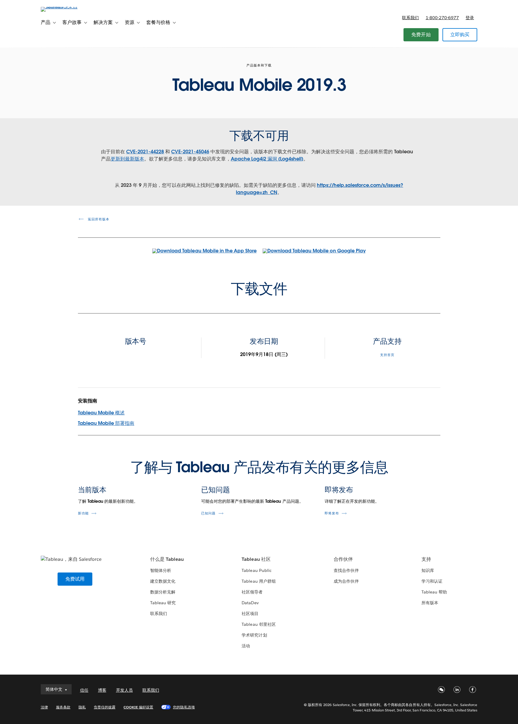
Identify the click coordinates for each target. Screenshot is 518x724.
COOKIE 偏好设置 (138, 707)
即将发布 (339, 489)
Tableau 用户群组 (258, 581)
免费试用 (75, 579)
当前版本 (92, 489)
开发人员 (124, 690)
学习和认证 (431, 581)
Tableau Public (256, 570)
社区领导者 (252, 592)
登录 (470, 17)
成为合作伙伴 (346, 581)
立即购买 (460, 34)
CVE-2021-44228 (145, 152)
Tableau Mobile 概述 (101, 413)
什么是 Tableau (167, 559)
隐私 (82, 707)
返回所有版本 (98, 219)
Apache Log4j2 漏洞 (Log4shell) (267, 159)
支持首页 (387, 355)
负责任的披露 (104, 707)
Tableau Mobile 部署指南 (106, 423)
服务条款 (63, 707)
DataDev (250, 602)
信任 (84, 690)
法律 (44, 707)
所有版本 (429, 602)
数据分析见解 (162, 592)
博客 (102, 690)
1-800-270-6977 (442, 17)
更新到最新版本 (127, 159)
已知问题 (215, 489)
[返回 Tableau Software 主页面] (66, 7)
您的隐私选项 (184, 707)
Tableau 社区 (256, 559)
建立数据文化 (162, 581)
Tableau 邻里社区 (258, 624)
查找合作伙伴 (346, 570)
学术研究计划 (254, 635)
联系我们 (410, 17)
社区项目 (250, 613)
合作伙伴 (343, 559)
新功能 (83, 513)
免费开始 (421, 34)
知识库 (427, 570)
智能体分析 (160, 570)
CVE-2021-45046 (190, 152)
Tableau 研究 (163, 602)
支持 (426, 559)
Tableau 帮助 (434, 592)
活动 (246, 646)
